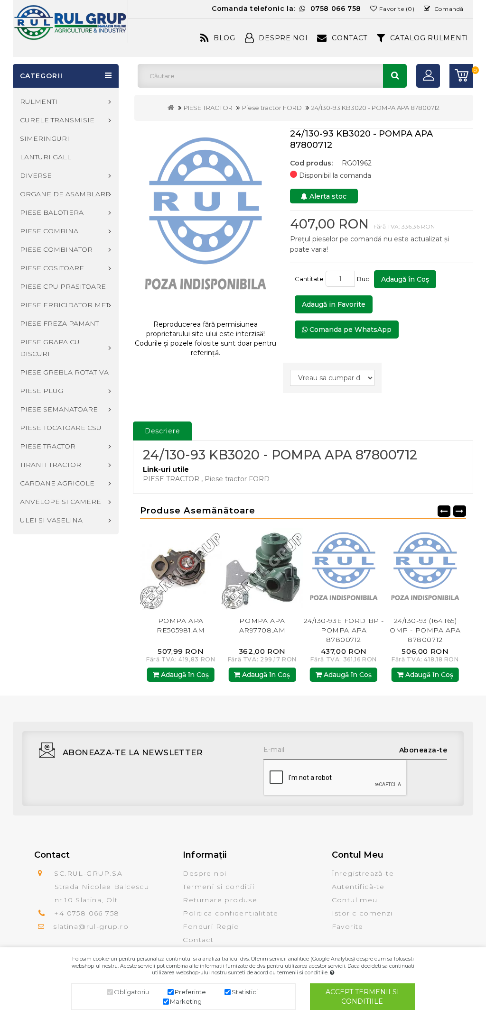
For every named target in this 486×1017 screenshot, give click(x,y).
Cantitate (309, 279)
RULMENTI (38, 101)
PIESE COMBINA (49, 231)
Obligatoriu (131, 992)
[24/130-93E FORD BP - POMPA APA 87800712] (262, 569)
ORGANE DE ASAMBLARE (65, 194)
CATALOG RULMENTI (429, 38)
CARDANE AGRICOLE (57, 483)
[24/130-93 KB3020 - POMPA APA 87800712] (205, 220)
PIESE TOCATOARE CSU (61, 427)
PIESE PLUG (41, 390)
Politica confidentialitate (230, 913)
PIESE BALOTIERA (52, 212)
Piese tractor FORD (272, 107)
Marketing (186, 1001)
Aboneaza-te (423, 750)
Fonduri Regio (211, 926)
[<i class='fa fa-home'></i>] (171, 107)
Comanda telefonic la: (286, 8)
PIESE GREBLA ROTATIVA (64, 372)
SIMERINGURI (44, 138)
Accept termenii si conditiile (362, 997)
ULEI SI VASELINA (51, 520)
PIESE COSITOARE (52, 268)
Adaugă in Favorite (333, 304)
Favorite (348, 926)
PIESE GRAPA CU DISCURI (50, 348)
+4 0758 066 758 (86, 913)
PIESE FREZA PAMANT (59, 323)
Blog (224, 38)
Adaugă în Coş (405, 279)
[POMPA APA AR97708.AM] (181, 569)
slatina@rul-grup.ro (91, 926)
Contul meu (355, 900)
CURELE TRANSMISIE (57, 120)
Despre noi (204, 873)
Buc (364, 279)
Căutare (395, 76)
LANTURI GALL (45, 157)
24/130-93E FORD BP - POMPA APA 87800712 (262, 630)
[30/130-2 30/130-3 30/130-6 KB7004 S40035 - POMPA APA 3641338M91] (425, 569)
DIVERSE (36, 175)
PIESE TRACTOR (208, 107)
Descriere (162, 431)
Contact (349, 38)
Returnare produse (220, 900)
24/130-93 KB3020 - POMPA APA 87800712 (375, 107)
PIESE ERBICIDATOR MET (64, 305)
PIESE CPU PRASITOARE (63, 286)
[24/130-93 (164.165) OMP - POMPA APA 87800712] (343, 569)
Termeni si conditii (218, 886)
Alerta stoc (327, 196)
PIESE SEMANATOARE (59, 409)
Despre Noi (283, 38)
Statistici (245, 992)
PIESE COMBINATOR (56, 249)
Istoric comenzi (362, 913)
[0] (461, 76)
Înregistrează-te (363, 873)
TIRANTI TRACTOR (50, 464)
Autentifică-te (358, 886)
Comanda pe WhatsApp (350, 329)
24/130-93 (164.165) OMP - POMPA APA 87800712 (343, 630)
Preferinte (190, 992)
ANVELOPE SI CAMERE (60, 501)
